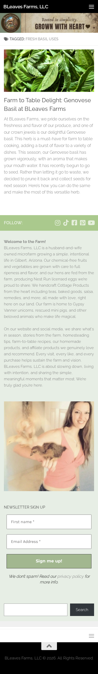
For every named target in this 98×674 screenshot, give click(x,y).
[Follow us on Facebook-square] (74, 223)
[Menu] (91, 6)
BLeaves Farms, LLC (25, 6)
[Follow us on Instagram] (57, 223)
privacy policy (70, 576)
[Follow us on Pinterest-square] (82, 223)
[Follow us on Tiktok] (66, 223)
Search (82, 609)
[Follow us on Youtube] (91, 223)
